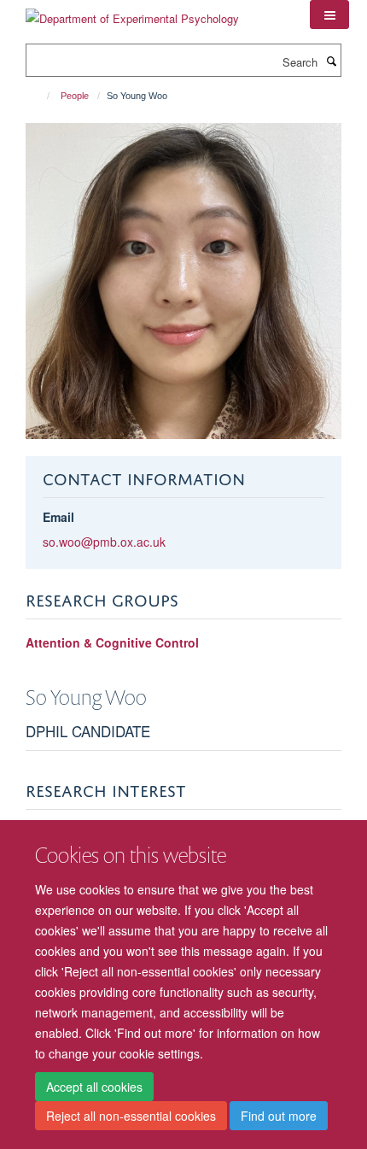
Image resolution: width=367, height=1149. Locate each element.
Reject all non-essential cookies (131, 1115)
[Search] (331, 60)
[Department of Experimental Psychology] (132, 12)
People (75, 96)
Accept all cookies (94, 1086)
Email (58, 516)
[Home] (40, 95)
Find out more (279, 1115)
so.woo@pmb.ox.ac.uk (104, 541)
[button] (329, 14)
